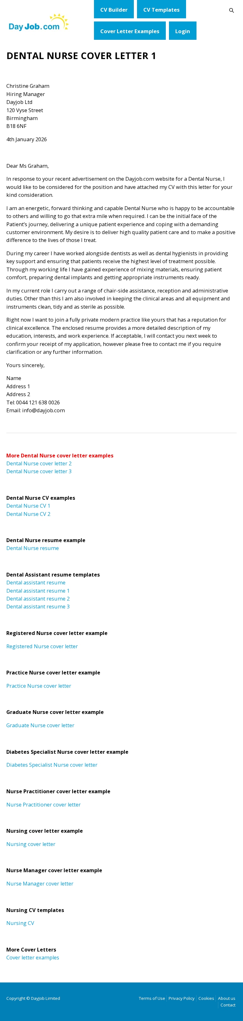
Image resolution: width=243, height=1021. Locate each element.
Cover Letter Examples (129, 31)
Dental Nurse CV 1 (28, 505)
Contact (228, 1005)
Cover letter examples (32, 957)
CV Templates (161, 9)
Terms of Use (152, 998)
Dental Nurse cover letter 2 (39, 463)
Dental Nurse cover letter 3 (39, 471)
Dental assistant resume (35, 582)
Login (182, 31)
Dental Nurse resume (32, 548)
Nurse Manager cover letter (39, 883)
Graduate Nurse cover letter (40, 725)
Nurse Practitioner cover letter (43, 804)
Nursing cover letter (30, 844)
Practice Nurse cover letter (38, 685)
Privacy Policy (182, 998)
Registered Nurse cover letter (42, 646)
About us (226, 998)
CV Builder (114, 9)
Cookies (206, 998)
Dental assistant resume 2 (38, 598)
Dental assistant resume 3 (38, 606)
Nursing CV (20, 923)
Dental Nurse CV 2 (28, 513)
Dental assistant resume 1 (38, 590)
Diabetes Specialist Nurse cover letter (51, 764)
